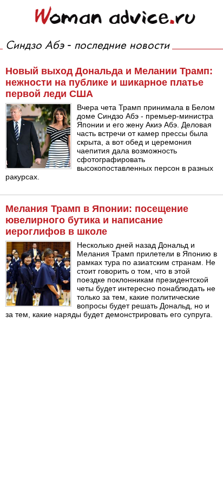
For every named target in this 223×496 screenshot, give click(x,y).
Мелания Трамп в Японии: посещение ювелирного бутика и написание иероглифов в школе (96, 220)
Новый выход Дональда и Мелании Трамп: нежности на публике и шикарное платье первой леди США (109, 82)
